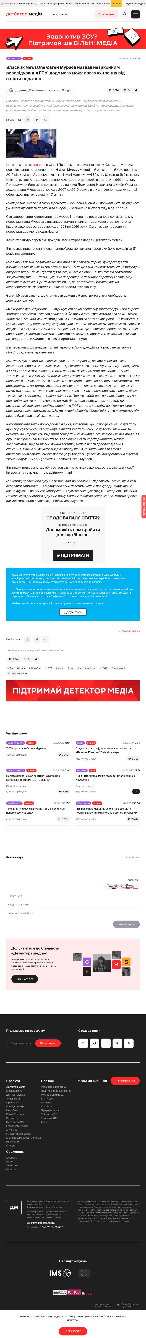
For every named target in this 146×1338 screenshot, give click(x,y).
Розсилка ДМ (49, 1118)
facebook (11, 1157)
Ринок (80, 742)
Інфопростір (14, 58)
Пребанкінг (13, 1102)
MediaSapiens (26, 3)
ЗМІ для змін (13, 1098)
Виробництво (14, 803)
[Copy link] (45, 119)
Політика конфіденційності (57, 1090)
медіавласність (88, 668)
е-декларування (18, 673)
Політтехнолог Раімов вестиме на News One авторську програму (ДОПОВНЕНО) (33, 777)
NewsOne (36, 668)
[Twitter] (36, 119)
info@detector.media (43, 1222)
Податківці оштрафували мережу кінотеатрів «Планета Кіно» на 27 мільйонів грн (104, 750)
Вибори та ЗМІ (15, 1122)
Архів (44, 1122)
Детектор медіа (9, 3)
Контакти (46, 1106)
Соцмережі (15, 1152)
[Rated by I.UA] (87, 1294)
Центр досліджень (62, 3)
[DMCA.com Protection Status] (60, 1294)
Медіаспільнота (16, 742)
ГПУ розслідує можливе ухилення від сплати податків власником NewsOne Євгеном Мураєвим (106, 810)
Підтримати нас (50, 1110)
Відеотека (12, 1118)
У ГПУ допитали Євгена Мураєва (26, 748)
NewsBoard (12, 1110)
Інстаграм (12, 1169)
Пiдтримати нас (125, 1080)
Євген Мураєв (17, 668)
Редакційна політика (53, 1086)
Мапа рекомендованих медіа (23, 1137)
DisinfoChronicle (82, 3)
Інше (92, 770)
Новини (27, 58)
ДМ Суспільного (43, 3)
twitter (10, 1161)
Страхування (106, 14)
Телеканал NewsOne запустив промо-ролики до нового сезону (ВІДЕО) (35, 810)
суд (71, 668)
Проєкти (13, 1081)
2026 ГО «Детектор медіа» (47, 1226)
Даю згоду (73, 1331)
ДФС (105, 668)
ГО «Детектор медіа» (133, 3)
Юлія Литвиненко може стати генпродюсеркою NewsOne (105, 777)
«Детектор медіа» (129, 631)
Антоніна (116, 3)
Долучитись (73, 612)
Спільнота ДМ (24, 979)
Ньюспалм (12, 1141)
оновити (133, 880)
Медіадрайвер (15, 1106)
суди (60, 668)
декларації (119, 668)
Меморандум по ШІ (52, 1094)
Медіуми (11, 1145)
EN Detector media (101, 3)
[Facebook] (27, 119)
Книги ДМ (47, 1098)
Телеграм (12, 1165)
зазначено (37, 165)
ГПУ (50, 668)
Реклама (46, 1102)
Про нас (47, 1081)
